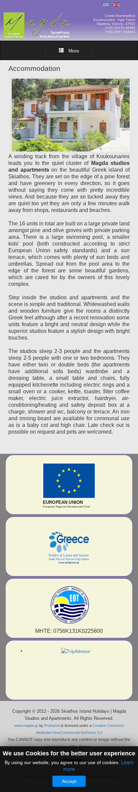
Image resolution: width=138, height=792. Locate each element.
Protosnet (52, 725)
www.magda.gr (26, 725)
